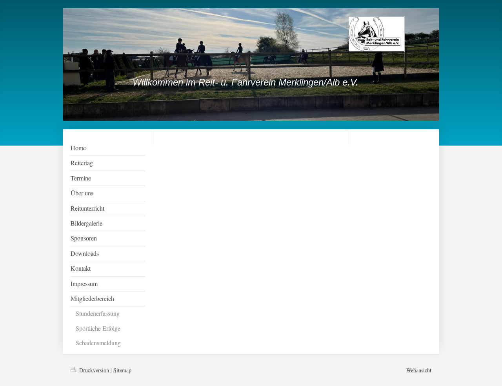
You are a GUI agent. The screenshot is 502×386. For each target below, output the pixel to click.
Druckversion (94, 370)
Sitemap (122, 370)
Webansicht (418, 370)
